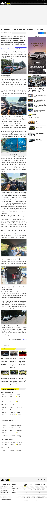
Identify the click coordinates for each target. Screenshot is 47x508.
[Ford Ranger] (32, 122)
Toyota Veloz (19, 442)
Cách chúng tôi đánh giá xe (5, 497)
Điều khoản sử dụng (4, 490)
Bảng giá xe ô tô (15, 488)
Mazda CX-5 (11, 422)
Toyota (3, 394)
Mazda (10, 396)
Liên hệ (2, 488)
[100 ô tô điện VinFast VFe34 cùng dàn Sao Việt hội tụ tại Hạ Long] (30, 95)
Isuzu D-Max (11, 450)
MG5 (10, 409)
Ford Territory (4, 425)
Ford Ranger (4, 450)
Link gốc (24, 339)
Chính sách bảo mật (4, 492)
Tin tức (7, 27)
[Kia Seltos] (32, 140)
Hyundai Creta (20, 427)
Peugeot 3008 (12, 435)
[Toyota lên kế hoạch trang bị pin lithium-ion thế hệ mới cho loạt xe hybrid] (22, 354)
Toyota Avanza (12, 442)
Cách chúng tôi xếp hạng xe (6, 499)
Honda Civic (4, 407)
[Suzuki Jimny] (32, 128)
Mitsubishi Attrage (20, 417)
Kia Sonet (11, 432)
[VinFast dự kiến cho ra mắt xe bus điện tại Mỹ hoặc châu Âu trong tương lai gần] (30, 110)
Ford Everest (4, 427)
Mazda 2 (19, 412)
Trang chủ (3, 27)
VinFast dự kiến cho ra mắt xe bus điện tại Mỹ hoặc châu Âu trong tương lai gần (39, 110)
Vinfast (7, 345)
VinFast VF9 (19, 430)
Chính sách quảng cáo (5, 494)
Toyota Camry (12, 412)
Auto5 (14, 343)
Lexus (18, 399)
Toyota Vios (19, 407)
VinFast (18, 394)
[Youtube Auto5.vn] (41, 479)
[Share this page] (45, 33)
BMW (18, 401)
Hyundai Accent (12, 414)
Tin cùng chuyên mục (8, 349)
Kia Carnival (19, 444)
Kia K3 (3, 417)
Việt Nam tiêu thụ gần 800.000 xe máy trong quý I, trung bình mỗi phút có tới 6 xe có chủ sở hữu (37, 90)
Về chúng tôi (3, 486)
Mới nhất (30, 117)
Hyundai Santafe (12, 425)
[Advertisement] (23, 15)
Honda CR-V (4, 422)
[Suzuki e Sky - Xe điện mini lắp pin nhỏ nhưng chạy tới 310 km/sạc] (22, 372)
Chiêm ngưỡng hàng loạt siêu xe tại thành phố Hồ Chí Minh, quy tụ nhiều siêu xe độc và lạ (40, 100)
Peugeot (11, 399)
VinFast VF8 (19, 425)
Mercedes (4, 399)
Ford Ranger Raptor (20, 452)
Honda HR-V (11, 430)
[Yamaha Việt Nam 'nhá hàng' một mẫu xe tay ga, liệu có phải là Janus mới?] (30, 105)
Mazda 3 (11, 407)
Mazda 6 (19, 409)
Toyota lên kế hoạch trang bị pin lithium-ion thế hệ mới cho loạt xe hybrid (22, 361)
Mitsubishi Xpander (5, 442)
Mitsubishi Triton (5, 452)
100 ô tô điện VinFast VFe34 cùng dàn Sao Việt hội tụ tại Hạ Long (40, 95)
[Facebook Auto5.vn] (35, 479)
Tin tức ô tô (14, 486)
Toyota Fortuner (12, 427)
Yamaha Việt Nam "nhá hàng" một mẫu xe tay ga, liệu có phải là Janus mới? (40, 105)
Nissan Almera (4, 409)
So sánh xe (14, 492)
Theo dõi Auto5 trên (16, 32)
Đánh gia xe (14, 490)
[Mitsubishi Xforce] (32, 134)
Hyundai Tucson (5, 435)
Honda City (19, 414)
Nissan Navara (12, 452)
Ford (10, 401)
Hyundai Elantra (12, 417)
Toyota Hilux (19, 450)
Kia (2, 401)
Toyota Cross (19, 422)
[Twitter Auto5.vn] (38, 479)
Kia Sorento (4, 432)
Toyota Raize (4, 430)
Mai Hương (9, 32)
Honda (10, 394)
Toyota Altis (4, 412)
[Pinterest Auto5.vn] (44, 479)
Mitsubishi (4, 396)
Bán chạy (37, 117)
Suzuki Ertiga (4, 444)
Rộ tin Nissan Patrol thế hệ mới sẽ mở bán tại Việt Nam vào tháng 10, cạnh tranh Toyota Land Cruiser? (13, 363)
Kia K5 (3, 414)
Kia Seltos (19, 432)
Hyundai (18, 396)
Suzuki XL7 (11, 444)
